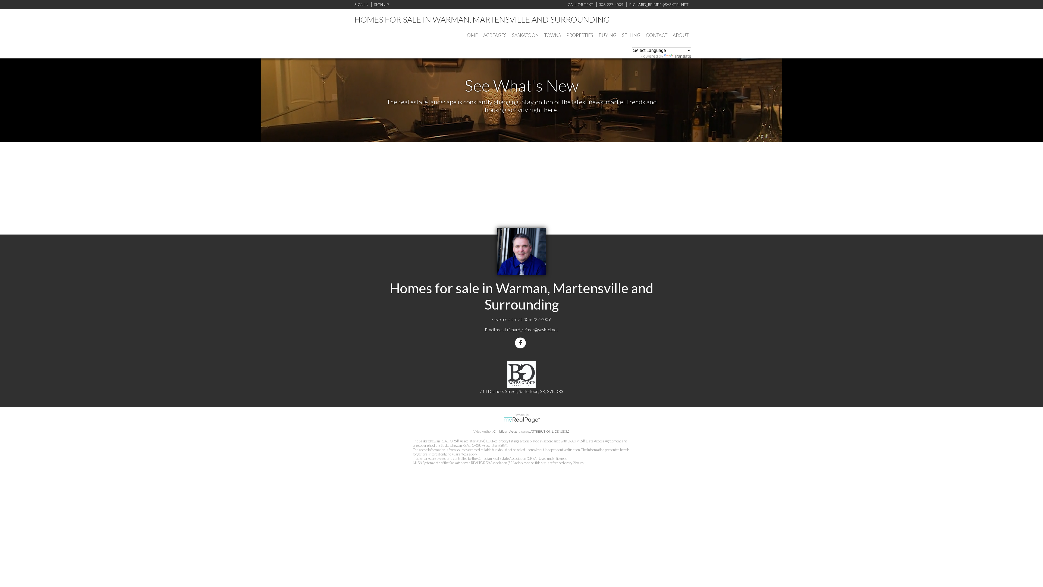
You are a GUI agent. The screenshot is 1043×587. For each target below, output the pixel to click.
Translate (682, 55)
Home (470, 35)
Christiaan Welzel (505, 431)
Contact (656, 35)
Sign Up (381, 4)
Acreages (495, 35)
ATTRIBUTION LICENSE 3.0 (550, 431)
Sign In (361, 4)
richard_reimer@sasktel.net (532, 329)
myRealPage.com (521, 420)
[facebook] (521, 342)
